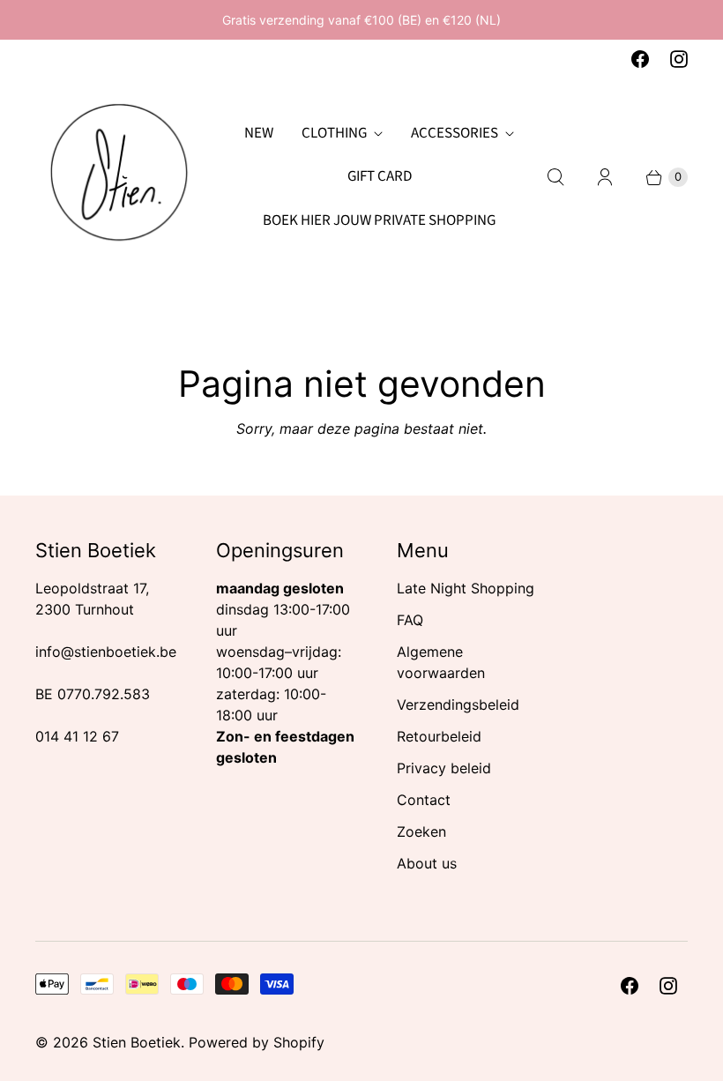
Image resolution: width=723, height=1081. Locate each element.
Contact (424, 800)
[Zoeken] (555, 177)
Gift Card (379, 176)
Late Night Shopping (465, 588)
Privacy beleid (444, 768)
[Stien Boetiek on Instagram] (679, 59)
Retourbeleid (439, 736)
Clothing (334, 133)
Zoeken (421, 831)
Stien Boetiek (137, 1042)
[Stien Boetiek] (119, 177)
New (258, 133)
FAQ (410, 620)
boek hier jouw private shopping (379, 220)
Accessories (454, 133)
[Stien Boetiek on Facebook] (640, 59)
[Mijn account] (605, 177)
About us (427, 863)
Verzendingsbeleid (458, 704)
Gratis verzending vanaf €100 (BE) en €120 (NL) (361, 19)
